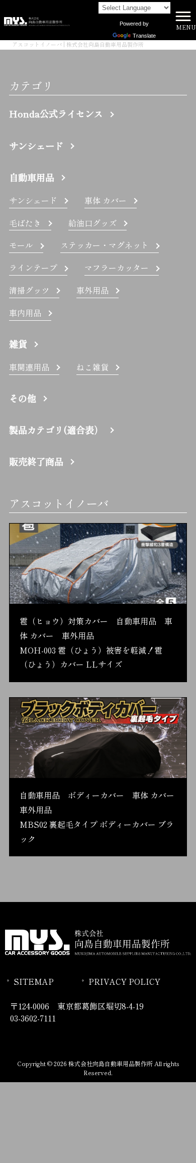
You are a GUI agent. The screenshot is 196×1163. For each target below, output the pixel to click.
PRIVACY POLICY (124, 981)
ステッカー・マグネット (104, 245)
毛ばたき (25, 223)
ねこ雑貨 (92, 367)
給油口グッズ (92, 223)
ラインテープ (33, 268)
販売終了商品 (36, 461)
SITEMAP (34, 981)
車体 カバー (105, 200)
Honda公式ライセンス (56, 113)
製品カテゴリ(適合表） (56, 429)
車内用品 (25, 313)
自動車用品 (31, 177)
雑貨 (18, 343)
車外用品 (92, 290)
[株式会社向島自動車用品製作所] (37, 20)
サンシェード (36, 145)
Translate (144, 36)
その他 (22, 398)
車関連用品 (29, 367)
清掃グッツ (29, 290)
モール (21, 245)
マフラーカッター (116, 268)
